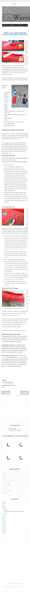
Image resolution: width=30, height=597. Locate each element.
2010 (3, 530)
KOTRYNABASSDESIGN (20, 586)
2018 (3, 517)
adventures (5, 482)
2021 (3, 505)
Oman (4, 477)
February (5, 510)
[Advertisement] (15, 411)
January (5, 513)
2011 (3, 529)
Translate (19, 430)
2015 (3, 522)
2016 (3, 520)
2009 (3, 532)
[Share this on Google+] (12, 382)
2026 (3, 502)
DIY (3, 475)
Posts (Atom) (25, 395)
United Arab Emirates (8, 480)
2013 (3, 525)
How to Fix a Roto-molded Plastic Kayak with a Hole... (14, 511)
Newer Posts (6, 392)
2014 (3, 524)
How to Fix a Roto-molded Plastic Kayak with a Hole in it (15, 33)
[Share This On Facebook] (4, 382)
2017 (3, 519)
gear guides (6, 485)
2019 (3, 515)
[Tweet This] (9, 382)
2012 (3, 527)
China (4, 472)
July (4, 508)
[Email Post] (3, 387)
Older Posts (24, 392)
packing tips (6, 490)
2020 (3, 507)
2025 (3, 503)
